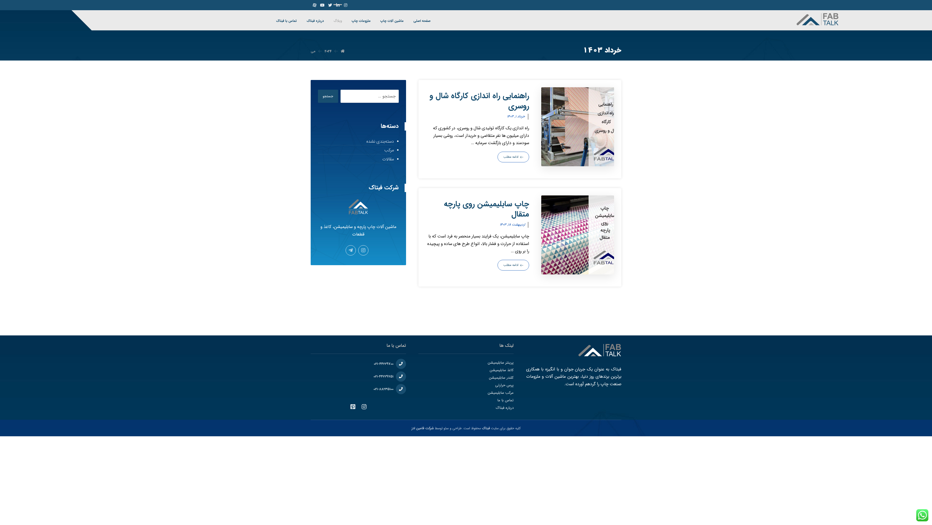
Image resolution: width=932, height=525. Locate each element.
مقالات (388, 159)
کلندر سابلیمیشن (501, 378)
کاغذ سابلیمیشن (502, 370)
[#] (364, 406)
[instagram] (346, 5)
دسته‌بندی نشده (380, 141)
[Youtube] (322, 5)
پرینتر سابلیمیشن (501, 363)
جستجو (328, 96)
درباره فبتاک (505, 408)
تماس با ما (505, 400)
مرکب (389, 150)
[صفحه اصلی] (343, 51)
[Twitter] (330, 5)
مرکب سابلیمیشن (501, 393)
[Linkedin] (338, 5)
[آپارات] (314, 5)
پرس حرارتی (504, 385)
